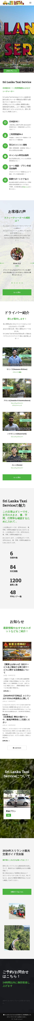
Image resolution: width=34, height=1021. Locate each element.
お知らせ (5, 701)
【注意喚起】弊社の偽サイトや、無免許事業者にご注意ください (16, 719)
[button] (12, 283)
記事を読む (6, 691)
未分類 (5, 675)
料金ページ (26, 187)
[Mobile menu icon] (30, 3)
